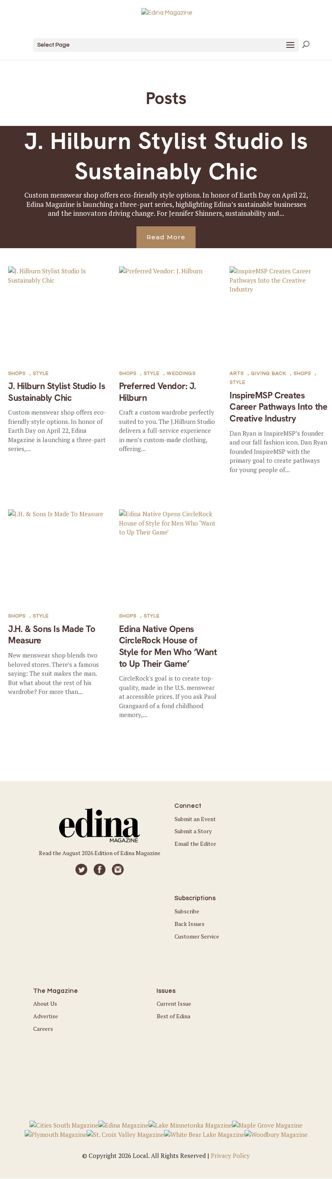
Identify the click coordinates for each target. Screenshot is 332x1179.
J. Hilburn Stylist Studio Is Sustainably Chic (166, 156)
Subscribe (187, 911)
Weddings (181, 373)
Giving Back (268, 373)
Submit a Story (193, 831)
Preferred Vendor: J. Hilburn (157, 392)
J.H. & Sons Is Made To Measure (51, 635)
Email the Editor (195, 843)
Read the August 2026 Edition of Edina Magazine (99, 853)
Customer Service (197, 936)
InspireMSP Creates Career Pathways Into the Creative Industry (278, 406)
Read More (166, 237)
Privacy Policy (230, 1155)
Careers (43, 1028)
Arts (237, 373)
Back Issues (189, 924)
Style (41, 373)
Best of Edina (173, 1016)
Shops (17, 373)
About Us (45, 1003)
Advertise (45, 1016)
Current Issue (174, 1003)
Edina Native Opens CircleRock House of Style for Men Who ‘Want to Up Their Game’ (168, 646)
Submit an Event (195, 819)
